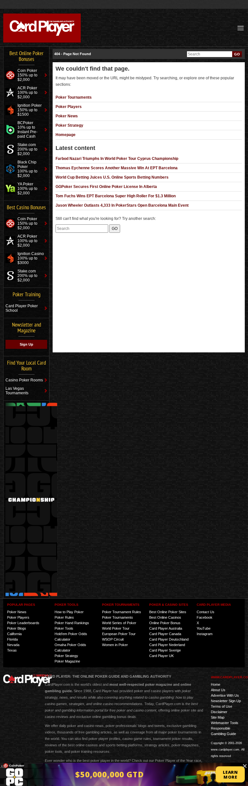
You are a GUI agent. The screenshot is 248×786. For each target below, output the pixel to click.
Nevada (13, 645)
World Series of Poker (119, 623)
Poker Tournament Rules (121, 612)
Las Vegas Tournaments (16, 390)
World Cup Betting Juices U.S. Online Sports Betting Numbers (112, 177)
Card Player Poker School (21, 308)
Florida (12, 639)
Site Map (217, 717)
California (14, 634)
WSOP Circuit (113, 639)
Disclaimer (219, 712)
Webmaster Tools (224, 723)
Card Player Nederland (167, 645)
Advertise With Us (225, 695)
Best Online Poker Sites (167, 612)
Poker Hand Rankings (72, 623)
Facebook (204, 617)
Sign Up (26, 344)
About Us (218, 690)
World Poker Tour (115, 628)
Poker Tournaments (74, 97)
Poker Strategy (69, 125)
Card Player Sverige (165, 650)
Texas (12, 650)
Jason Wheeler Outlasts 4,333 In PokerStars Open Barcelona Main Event (122, 205)
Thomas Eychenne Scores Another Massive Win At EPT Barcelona (117, 168)
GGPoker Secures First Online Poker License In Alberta (106, 186)
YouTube (204, 628)
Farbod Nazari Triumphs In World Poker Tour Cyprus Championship (117, 158)
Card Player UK (161, 656)
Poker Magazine (67, 661)
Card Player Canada (165, 634)
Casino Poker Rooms (24, 380)
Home (215, 684)
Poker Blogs (16, 628)
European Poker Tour (119, 634)
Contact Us (205, 612)
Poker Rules (64, 617)
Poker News (67, 116)
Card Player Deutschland (169, 639)
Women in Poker (115, 645)
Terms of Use (221, 706)
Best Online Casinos (165, 617)
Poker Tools (64, 628)
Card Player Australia (165, 628)
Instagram (204, 634)
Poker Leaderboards (23, 623)
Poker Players (69, 106)
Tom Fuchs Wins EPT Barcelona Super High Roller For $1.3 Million (116, 196)
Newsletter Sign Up (226, 701)
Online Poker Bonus (165, 623)
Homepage (66, 135)
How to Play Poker (69, 612)
